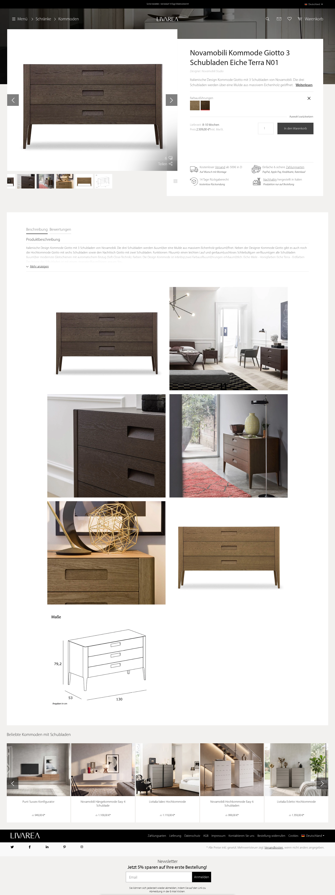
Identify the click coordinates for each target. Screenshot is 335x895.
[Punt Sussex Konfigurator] (38, 769)
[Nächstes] (171, 100)
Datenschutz (192, 836)
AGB (205, 836)
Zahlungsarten (295, 167)
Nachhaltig (270, 179)
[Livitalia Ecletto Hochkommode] (296, 769)
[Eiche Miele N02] (195, 105)
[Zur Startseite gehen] (167, 19)
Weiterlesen (304, 85)
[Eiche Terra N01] (205, 105)
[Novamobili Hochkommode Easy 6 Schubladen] (232, 769)
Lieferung (175, 836)
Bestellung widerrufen (271, 836)
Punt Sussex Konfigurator (38, 801)
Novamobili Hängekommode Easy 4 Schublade (103, 803)
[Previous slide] (12, 783)
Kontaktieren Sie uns (241, 836)
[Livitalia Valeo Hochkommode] (167, 769)
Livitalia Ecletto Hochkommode (296, 801)
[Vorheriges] (13, 100)
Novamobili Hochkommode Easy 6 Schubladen (232, 803)
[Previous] (9, 181)
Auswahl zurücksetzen (301, 116)
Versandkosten (273, 847)
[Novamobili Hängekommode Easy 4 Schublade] (103, 769)
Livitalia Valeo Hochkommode (167, 801)
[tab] (37, 230)
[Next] (175, 181)
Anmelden (201, 877)
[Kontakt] (279, 19)
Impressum (218, 836)
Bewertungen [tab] (60, 230)
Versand (220, 167)
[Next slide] (322, 783)
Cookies (293, 836)
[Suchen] (269, 19)
